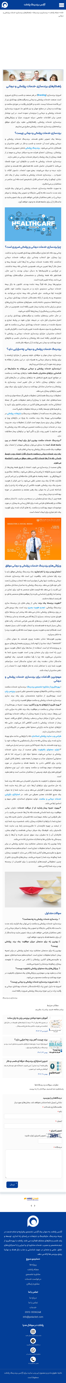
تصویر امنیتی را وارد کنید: (35, 1135)
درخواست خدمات (33, 1279)
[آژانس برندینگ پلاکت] (6, 5)
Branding (41, 95)
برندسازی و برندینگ (40, 12)
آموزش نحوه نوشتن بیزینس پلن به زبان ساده (27, 1018)
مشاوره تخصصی (33, 1274)
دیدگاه (58, 1147)
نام (60, 1111)
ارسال (12, 1184)
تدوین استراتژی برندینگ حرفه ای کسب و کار (27, 1061)
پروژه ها (33, 1265)
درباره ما (33, 1298)
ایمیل (58, 1121)
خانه (62, 12)
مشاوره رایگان (33, 1284)
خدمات (33, 1307)
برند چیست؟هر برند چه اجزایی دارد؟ (31, 1040)
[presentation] (34, 1206)
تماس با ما (33, 1303)
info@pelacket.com (33, 1317)
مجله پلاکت (54, 12)
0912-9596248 (33, 1312)
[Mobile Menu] (61, 5)
